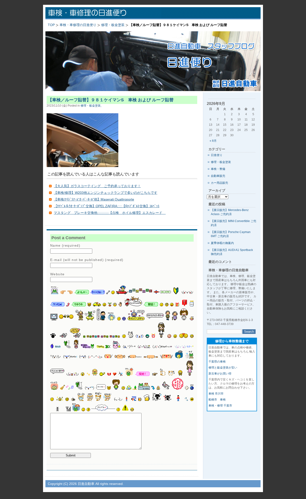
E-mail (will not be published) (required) (86, 260)
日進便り (216, 155)
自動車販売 (218, 176)
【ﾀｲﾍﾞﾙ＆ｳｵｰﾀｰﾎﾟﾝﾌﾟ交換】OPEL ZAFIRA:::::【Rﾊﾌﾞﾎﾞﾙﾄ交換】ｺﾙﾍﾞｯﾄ (106, 206)
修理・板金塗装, (91, 105)
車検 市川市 (216, 393)
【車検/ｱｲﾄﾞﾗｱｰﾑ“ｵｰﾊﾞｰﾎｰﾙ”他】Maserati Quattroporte (94, 199)
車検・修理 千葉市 (220, 405)
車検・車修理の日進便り (107, 13)
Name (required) (65, 245)
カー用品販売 (219, 182)
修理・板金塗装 (221, 162)
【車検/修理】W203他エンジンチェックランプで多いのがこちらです (105, 193)
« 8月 (213, 140)
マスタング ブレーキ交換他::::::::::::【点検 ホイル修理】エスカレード (110, 213)
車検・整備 (218, 169)
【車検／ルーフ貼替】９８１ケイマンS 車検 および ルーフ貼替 (111, 100)
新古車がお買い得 (219, 373)
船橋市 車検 (217, 399)
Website (57, 274)
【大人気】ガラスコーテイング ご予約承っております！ (97, 186)
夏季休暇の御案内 (222, 243)
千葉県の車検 (217, 361)
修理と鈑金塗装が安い (222, 367)
